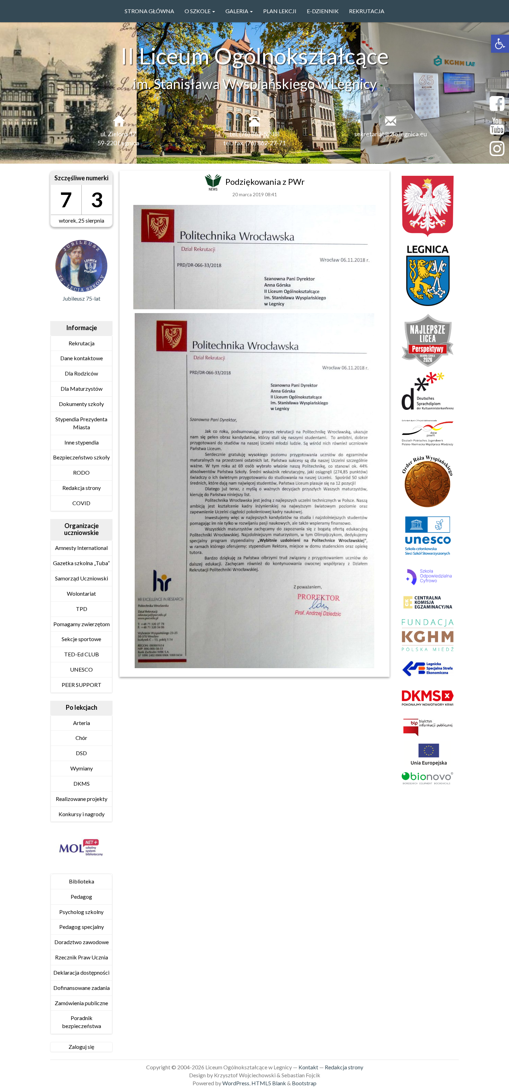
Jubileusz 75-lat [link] (81, 298)
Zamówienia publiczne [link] (81, 1003)
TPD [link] (81, 608)
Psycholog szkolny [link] (81, 911)
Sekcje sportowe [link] (81, 639)
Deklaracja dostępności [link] (81, 972)
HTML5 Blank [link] (268, 1083)
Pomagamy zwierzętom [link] (81, 624)
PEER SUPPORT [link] (81, 684)
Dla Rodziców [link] (81, 373)
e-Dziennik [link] (323, 11)
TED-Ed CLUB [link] (81, 654)
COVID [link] (81, 503)
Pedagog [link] (81, 896)
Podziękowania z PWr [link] (265, 181)
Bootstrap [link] (304, 1083)
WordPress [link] (235, 1083)
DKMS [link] (81, 783)
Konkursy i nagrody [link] (82, 814)
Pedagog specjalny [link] (81, 926)
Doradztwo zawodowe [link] (81, 942)
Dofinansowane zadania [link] (81, 987)
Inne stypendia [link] (81, 442)
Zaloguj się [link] (81, 1046)
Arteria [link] (81, 722)
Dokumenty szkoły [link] (81, 403)
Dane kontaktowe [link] (81, 358)
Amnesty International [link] (81, 547)
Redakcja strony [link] (81, 487)
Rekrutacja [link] (366, 11)
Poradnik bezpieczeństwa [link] (81, 1022)
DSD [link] (81, 753)
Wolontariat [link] (81, 593)
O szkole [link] (198, 11)
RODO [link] (81, 472)
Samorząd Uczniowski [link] (81, 578)
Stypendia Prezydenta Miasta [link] (81, 423)
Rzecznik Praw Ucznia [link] (81, 957)
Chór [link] (81, 737)
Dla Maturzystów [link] (81, 388)
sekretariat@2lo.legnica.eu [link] (390, 134)
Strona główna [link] (149, 11)
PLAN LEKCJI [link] (279, 11)
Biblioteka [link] (81, 881)
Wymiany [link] (81, 768)
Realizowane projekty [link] (81, 798)
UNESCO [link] (81, 669)
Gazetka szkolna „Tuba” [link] (81, 563)
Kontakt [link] (308, 1067)
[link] (500, 44)
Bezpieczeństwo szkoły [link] (81, 457)
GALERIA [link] (237, 11)
